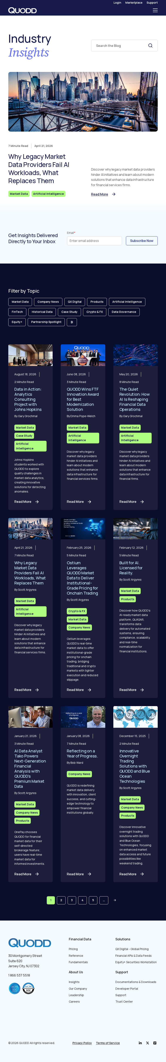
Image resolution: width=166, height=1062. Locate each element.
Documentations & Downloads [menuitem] (135, 982)
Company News (48, 302)
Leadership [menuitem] (76, 995)
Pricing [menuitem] (73, 949)
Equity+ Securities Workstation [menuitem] (136, 962)
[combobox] (124, 46)
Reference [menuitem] (76, 956)
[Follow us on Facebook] (147, 1043)
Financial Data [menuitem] (80, 939)
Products (96, 302)
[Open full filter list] (72, 322)
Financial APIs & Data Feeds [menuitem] (133, 956)
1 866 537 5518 (19, 975)
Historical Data (42, 312)
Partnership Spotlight (46, 322)
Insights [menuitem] (74, 982)
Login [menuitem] (117, 2)
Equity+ (17, 322)
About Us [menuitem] (76, 972)
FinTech (17, 312)
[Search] (150, 45)
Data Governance (124, 312)
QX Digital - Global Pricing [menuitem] (132, 949)
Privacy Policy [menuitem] (82, 1043)
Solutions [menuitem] (122, 939)
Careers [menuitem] (74, 1001)
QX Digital (75, 302)
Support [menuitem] (152, 2)
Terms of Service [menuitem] (108, 1043)
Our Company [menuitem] (78, 988)
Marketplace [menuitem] (134, 2)
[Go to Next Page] (114, 900)
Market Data (19, 194)
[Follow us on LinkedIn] (140, 1043)
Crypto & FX (94, 312)
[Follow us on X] (155, 1043)
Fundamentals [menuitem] (78, 962)
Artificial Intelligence (48, 194)
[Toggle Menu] (155, 10)
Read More (99, 194)
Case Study (69, 312)
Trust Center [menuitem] (124, 1001)
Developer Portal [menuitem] (126, 988)
